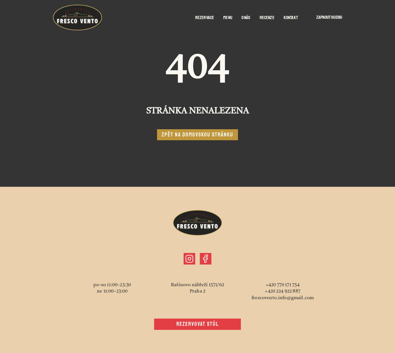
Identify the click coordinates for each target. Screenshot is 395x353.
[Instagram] (189, 259)
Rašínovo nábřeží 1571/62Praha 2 (197, 288)
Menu (227, 18)
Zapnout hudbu (329, 17)
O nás (245, 18)
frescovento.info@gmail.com (283, 298)
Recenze (267, 18)
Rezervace (204, 18)
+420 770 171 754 (283, 285)
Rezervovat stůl (197, 324)
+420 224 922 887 (282, 291)
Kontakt (291, 18)
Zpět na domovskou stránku (197, 134)
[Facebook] (205, 259)
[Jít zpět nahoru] (77, 17)
